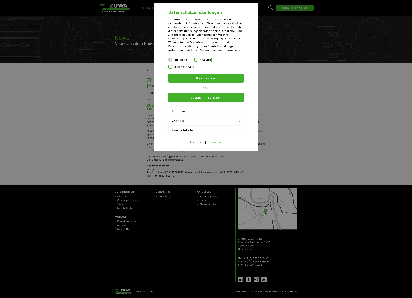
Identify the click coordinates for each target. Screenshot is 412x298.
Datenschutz (215, 141)
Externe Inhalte (184, 67)
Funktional (181, 59)
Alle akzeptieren (206, 78)
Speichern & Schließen (206, 97)
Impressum (196, 141)
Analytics (205, 59)
